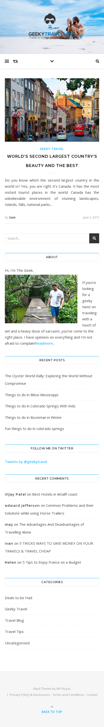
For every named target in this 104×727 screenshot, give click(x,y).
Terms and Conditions (68, 694)
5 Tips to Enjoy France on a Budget (51, 562)
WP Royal (63, 688)
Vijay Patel (15, 494)
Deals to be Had (18, 597)
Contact (91, 694)
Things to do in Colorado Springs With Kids (40, 405)
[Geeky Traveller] (52, 25)
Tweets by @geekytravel (26, 461)
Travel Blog (14, 620)
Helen (10, 562)
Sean (12, 217)
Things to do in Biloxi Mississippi (31, 394)
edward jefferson (22, 505)
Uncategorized (17, 642)
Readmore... (45, 343)
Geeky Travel (52, 149)
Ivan (9, 543)
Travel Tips (14, 631)
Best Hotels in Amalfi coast (54, 494)
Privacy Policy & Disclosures (30, 694)
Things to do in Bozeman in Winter (33, 417)
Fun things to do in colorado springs (34, 428)
